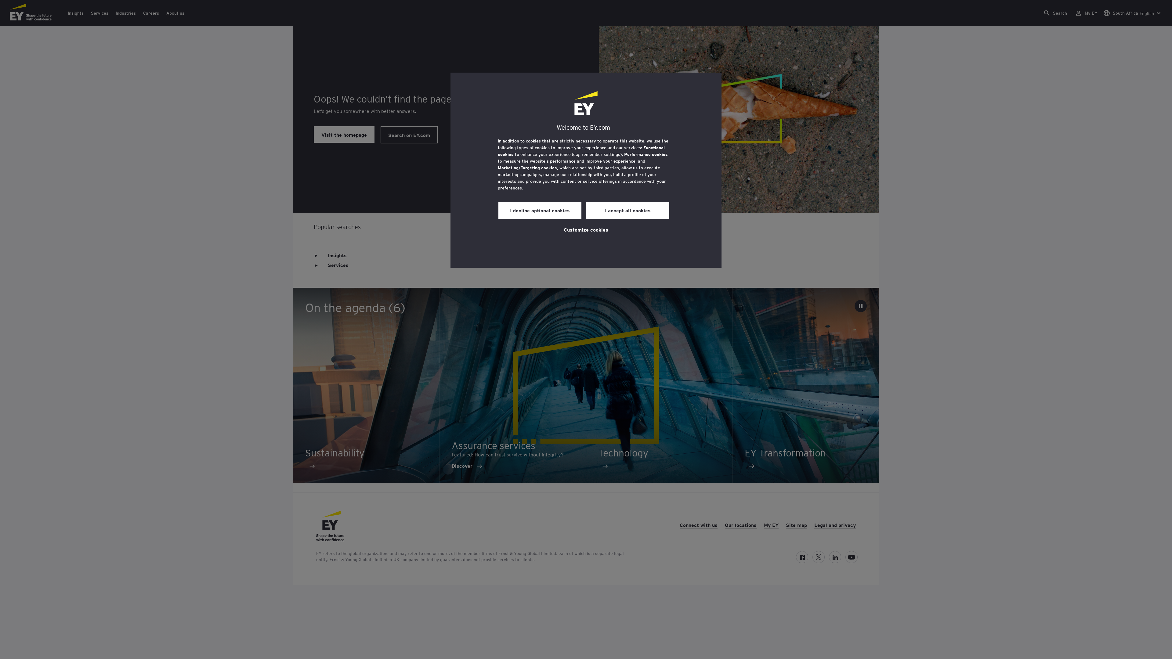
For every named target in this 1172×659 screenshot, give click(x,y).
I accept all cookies (628, 210)
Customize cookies (586, 229)
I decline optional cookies (540, 210)
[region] (586, 170)
